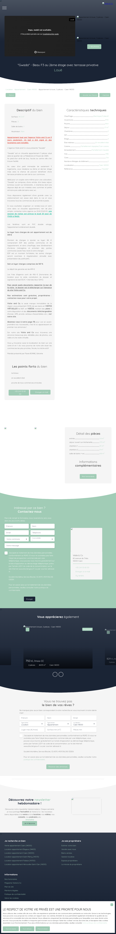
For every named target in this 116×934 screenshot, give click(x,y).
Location (9, 89)
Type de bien (50, 723)
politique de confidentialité (34, 759)
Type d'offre (24, 723)
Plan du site (9, 887)
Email (8, 533)
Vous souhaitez (36, 538)
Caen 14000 (32, 89)
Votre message (12, 545)
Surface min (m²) (54, 730)
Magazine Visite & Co (13, 883)
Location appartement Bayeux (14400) (20, 849)
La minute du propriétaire (71, 864)
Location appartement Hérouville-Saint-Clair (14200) (25, 864)
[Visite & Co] (108, 8)
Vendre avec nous (68, 849)
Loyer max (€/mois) (29, 730)
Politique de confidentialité (15, 894)
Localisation (76, 723)
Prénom (9, 526)
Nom (34, 526)
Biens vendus (66, 853)
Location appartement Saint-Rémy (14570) (22, 857)
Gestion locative (67, 857)
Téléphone (36, 533)
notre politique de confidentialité (94, 923)
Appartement (19, 89)
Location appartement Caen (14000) (19, 853)
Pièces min (77, 730)
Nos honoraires (11, 879)
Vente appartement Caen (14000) (18, 845)
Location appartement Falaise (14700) (20, 860)
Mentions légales (11, 890)
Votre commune (13, 539)
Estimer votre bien (68, 845)
